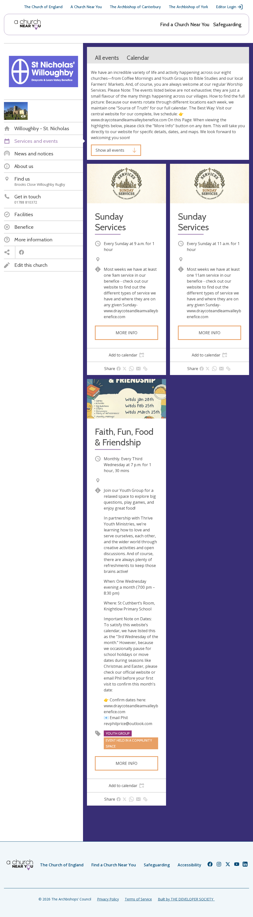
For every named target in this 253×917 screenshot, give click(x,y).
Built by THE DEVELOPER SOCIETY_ (186, 899)
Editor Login (226, 6)
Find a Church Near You (184, 24)
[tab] (126, 355)
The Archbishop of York (188, 6)
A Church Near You (86, 6)
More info (126, 332)
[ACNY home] (27, 24)
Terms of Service (138, 899)
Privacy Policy (108, 899)
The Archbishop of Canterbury (135, 6)
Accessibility (189, 865)
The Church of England (43, 6)
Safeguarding (227, 24)
